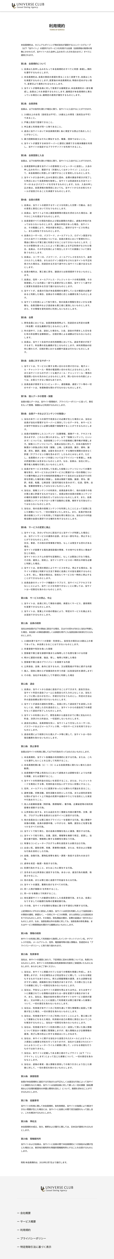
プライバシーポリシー (33, 1238)
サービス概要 (28, 1221)
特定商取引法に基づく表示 (35, 1247)
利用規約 (25, 1230)
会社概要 (25, 1213)
